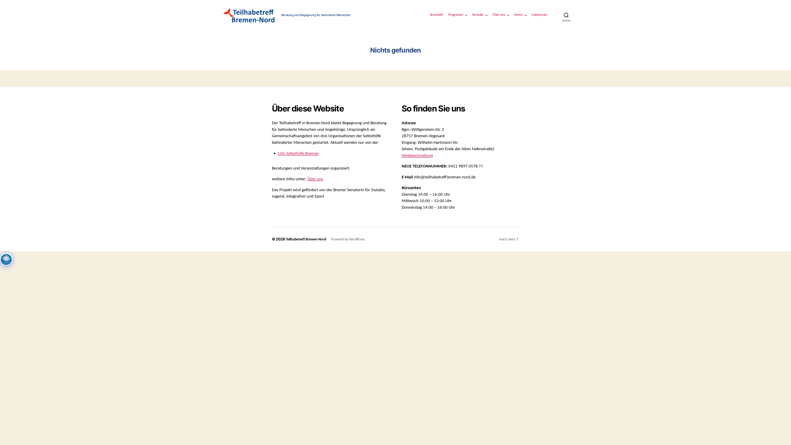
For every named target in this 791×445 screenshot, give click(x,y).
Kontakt (477, 15)
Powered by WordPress (348, 239)
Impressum (539, 15)
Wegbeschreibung (417, 155)
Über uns (499, 15)
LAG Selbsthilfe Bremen (298, 153)
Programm (455, 15)
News (518, 15)
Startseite (436, 15)
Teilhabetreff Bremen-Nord (306, 239)
